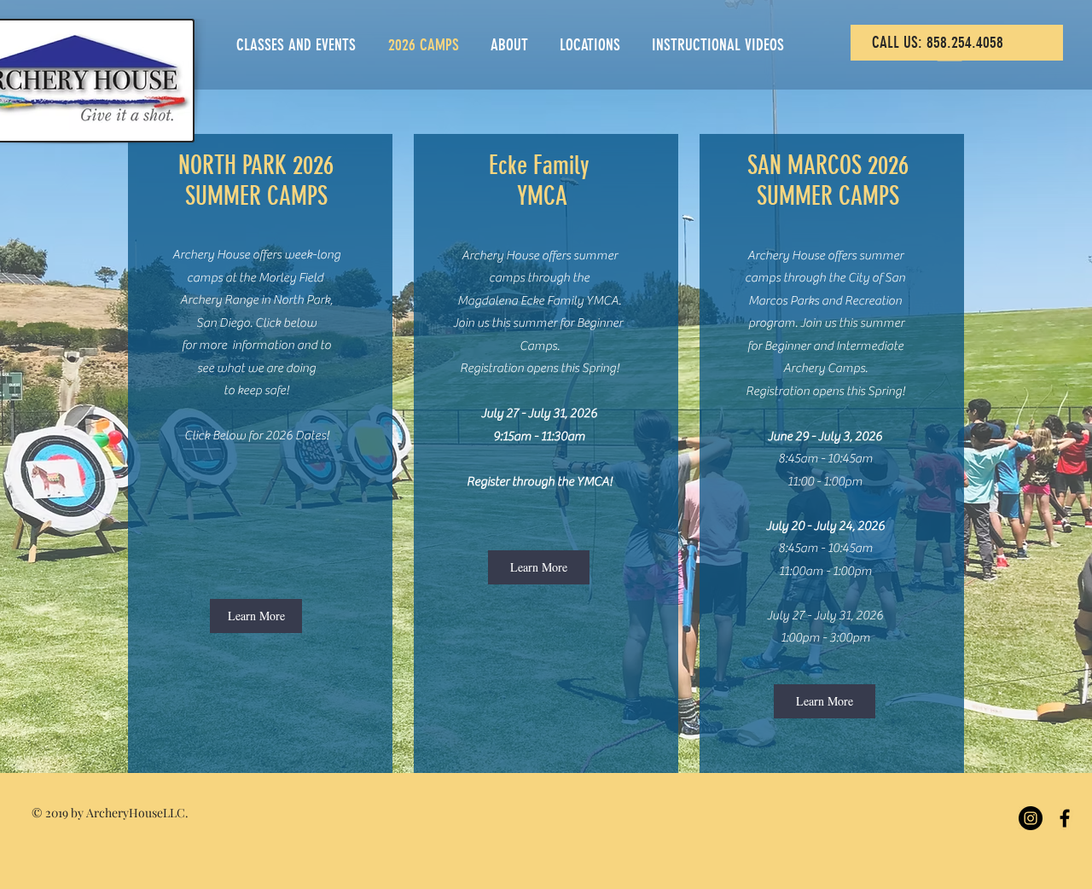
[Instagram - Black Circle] (1031, 818)
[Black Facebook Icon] (1065, 818)
